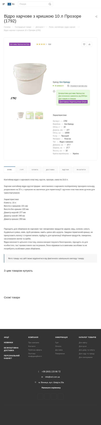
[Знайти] (49, 4)
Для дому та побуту (87, 350)
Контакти (31, 346)
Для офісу (83, 343)
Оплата (35, 169)
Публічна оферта (35, 350)
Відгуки (65, 169)
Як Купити (81, 169)
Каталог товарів (87, 337)
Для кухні (83, 346)
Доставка (50, 169)
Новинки (8, 343)
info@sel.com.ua (52, 377)
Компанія (33, 337)
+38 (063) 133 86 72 (51, 372)
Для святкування (85, 357)
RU (13, 4)
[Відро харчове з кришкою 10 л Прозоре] (29, 79)
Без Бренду (65, 82)
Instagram (47, 396)
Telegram (54, 396)
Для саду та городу (87, 354)
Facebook (40, 396)
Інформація (61, 337)
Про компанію (33, 343)
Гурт (22, 169)
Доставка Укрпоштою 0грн (20, 44)
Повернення (60, 354)
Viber (60, 396)
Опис (9, 169)
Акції (6, 337)
